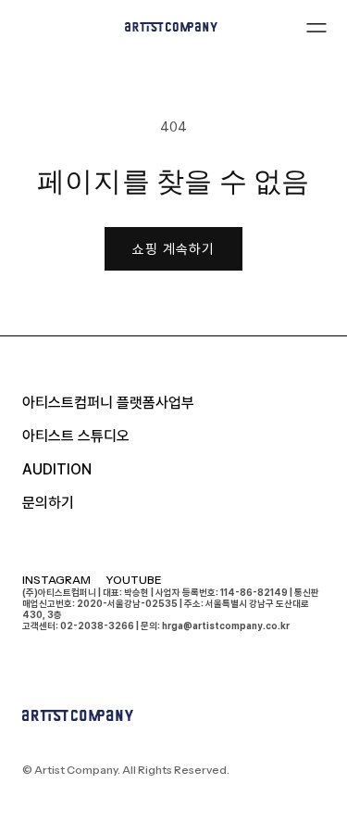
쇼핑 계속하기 (173, 249)
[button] (316, 27)
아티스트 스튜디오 (76, 436)
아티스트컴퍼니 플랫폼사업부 (108, 402)
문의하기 (48, 503)
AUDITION (57, 469)
